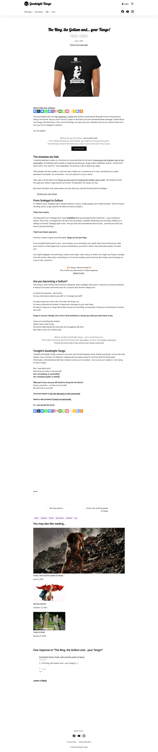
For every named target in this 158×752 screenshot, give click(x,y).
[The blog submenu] (32, 11)
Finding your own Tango (47, 194)
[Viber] (52, 111)
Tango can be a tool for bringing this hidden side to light (81, 180)
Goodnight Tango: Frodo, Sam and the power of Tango (61, 657)
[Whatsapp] (45, 111)
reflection (69, 518)
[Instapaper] (70, 111)
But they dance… (57, 508)
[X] (38, 111)
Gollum (51, 518)
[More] (81, 111)
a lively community (108, 340)
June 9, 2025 (42, 659)
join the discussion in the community (65, 393)
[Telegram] (49, 111)
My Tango (74, 36)
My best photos (39, 603)
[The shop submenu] (43, 11)
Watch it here (78, 273)
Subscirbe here (79, 149)
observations (60, 518)
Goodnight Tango (40, 4)
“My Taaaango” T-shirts (64, 116)
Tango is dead (39, 632)
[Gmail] (56, 111)
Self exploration (83, 36)
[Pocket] (67, 111)
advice (36, 518)
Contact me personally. (61, 399)
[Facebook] (35, 111)
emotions (44, 518)
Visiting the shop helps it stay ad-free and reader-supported (79, 343)
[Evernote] (63, 111)
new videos (84, 340)
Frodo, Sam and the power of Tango (97, 509)
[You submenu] (55, 11)
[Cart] (132, 3)
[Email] (60, 111)
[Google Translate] (77, 111)
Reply (40, 671)
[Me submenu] (49, 11)
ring (75, 518)
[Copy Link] (74, 111)
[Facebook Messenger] (42, 111)
